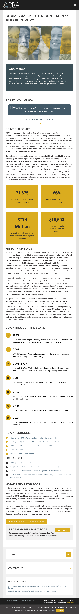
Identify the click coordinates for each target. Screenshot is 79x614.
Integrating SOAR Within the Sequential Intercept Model (33, 438)
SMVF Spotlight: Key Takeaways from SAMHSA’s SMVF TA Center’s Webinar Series (37, 587)
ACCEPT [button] (60, 610)
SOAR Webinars (16, 450)
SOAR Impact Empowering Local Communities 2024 (31, 446)
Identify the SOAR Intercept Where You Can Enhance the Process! (37, 442)
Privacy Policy (28, 601)
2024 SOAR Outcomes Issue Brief (23, 454)
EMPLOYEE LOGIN (13, 601)
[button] (36, 123)
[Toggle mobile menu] (75, 5)
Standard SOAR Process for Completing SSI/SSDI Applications (35, 471)
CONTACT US (15, 568)
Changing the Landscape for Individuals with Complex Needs (32, 591)
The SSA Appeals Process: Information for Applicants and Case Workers (39, 467)
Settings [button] (52, 611)
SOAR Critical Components (21, 463)
